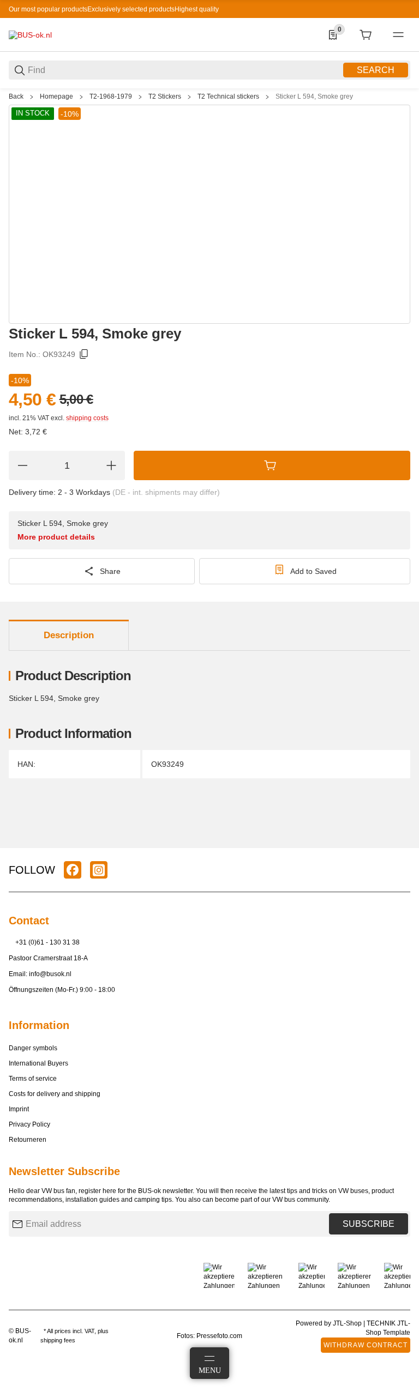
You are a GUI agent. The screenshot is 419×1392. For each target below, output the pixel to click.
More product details (56, 536)
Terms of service (33, 1078)
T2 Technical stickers (228, 96)
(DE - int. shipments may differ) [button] (166, 492)
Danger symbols (33, 1048)
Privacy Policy (29, 1124)
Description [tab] (69, 635)
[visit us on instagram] (98, 870)
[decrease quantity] (22, 465)
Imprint (19, 1109)
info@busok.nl (50, 974)
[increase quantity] (111, 465)
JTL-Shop (348, 1323)
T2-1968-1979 (110, 96)
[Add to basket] (272, 465)
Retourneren (27, 1139)
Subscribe (368, 1223)
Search (375, 70)
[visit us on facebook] (72, 870)
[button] (401, 843)
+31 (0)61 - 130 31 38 (47, 942)
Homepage (56, 96)
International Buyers (38, 1063)
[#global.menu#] (398, 35)
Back (16, 96)
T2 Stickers (164, 96)
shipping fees (57, 1340)
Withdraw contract (366, 1345)
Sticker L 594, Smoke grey (314, 96)
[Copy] (84, 354)
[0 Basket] (366, 35)
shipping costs (87, 418)
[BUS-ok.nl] (30, 34)
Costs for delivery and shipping (54, 1094)
